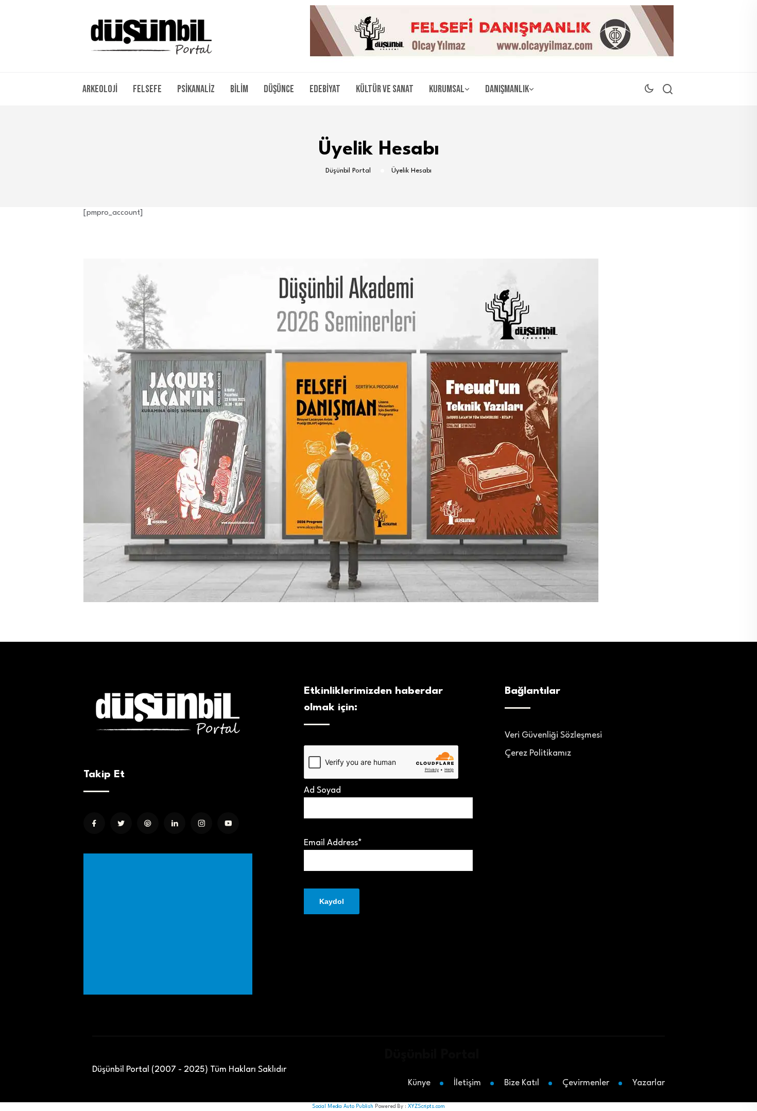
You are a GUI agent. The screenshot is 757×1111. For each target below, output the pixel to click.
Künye (419, 1083)
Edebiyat (324, 89)
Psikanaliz (196, 89)
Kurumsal (446, 89)
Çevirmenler (585, 1083)
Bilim (239, 89)
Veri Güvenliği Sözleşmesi (553, 735)
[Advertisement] (169, 924)
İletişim (467, 1083)
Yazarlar (648, 1083)
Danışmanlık (507, 89)
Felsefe (147, 89)
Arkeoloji (99, 89)
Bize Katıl (521, 1083)
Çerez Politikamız (538, 753)
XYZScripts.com (426, 1106)
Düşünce (279, 89)
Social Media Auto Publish (342, 1106)
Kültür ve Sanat (385, 89)
